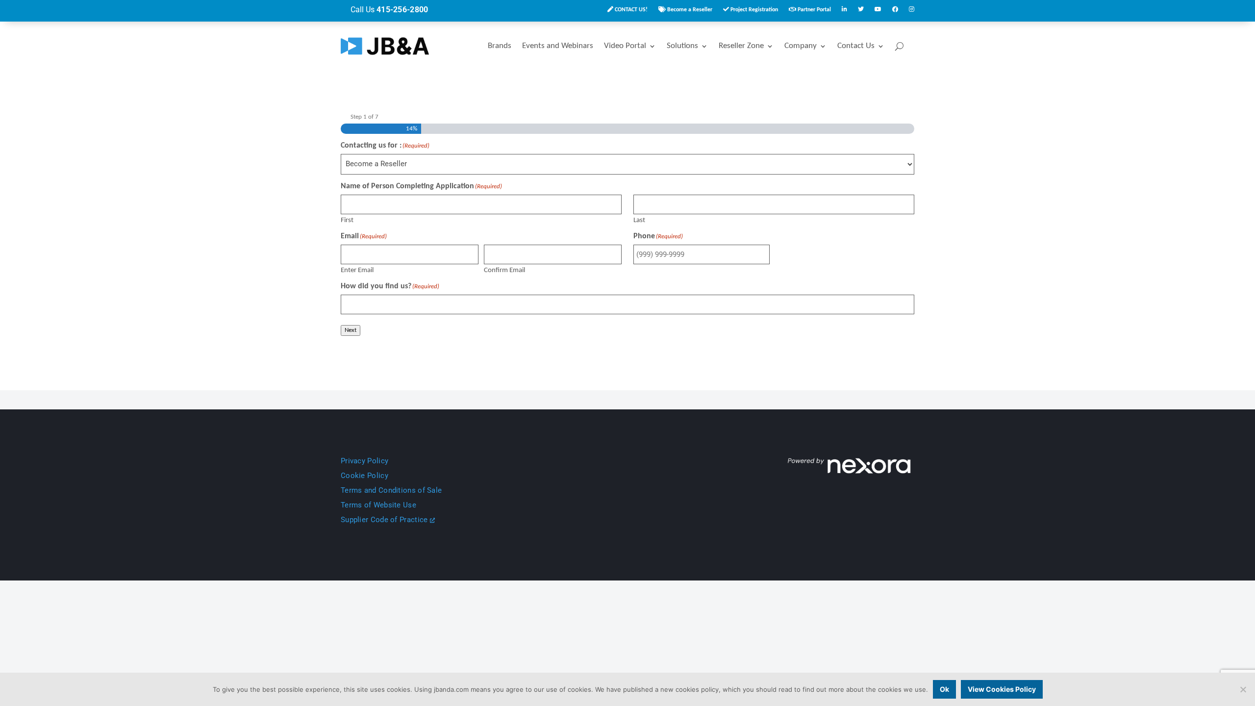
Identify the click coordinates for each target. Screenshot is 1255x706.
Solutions (682, 46)
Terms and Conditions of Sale (391, 490)
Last (639, 220)
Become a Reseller (689, 10)
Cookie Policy (364, 475)
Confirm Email (504, 270)
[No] (1243, 689)
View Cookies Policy (1002, 689)
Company (800, 46)
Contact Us (856, 46)
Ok (944, 689)
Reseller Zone (741, 46)
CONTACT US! (630, 10)
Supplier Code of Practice (385, 519)
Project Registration (753, 10)
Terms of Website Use (378, 505)
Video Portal (625, 46)
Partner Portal (813, 10)
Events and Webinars (557, 46)
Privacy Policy (364, 460)
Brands (499, 46)
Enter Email (357, 270)
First (347, 220)
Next (350, 330)
